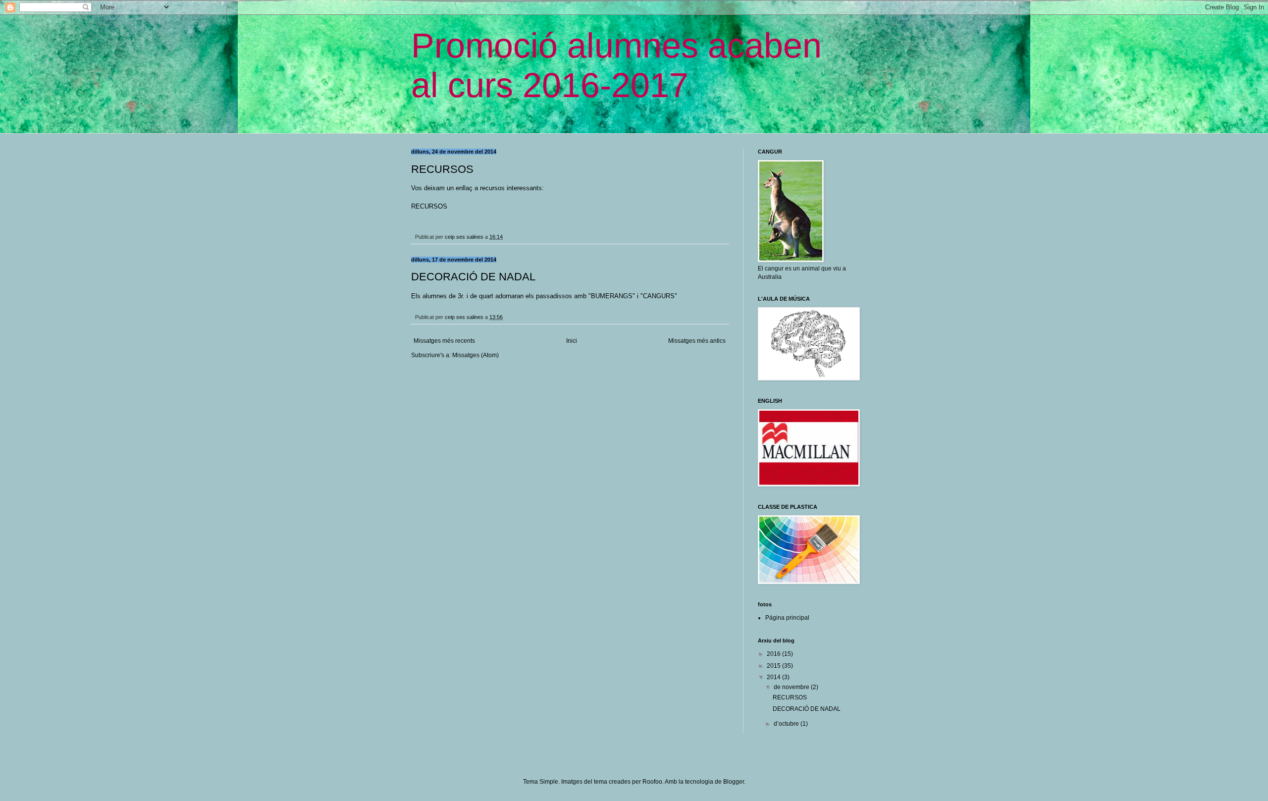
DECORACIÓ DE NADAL (473, 276)
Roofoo (652, 781)
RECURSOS (442, 169)
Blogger (733, 781)
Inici (571, 340)
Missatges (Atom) (475, 355)
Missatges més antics (697, 340)
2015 (774, 665)
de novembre (792, 687)
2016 (774, 653)
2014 (774, 677)
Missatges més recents (444, 340)
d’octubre (787, 723)
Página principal (787, 617)
